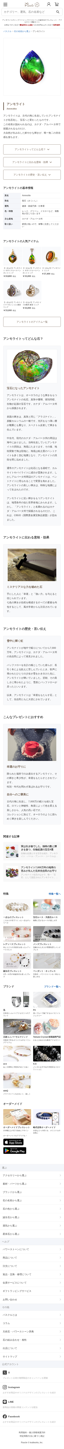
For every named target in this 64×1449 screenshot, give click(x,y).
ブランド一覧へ (52, 986)
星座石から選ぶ (11, 1234)
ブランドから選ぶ (12, 1192)
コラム (6, 1323)
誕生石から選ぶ (11, 1217)
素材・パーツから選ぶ (15, 1183)
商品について (10, 1257)
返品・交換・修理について (17, 1274)
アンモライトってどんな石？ (30, 149)
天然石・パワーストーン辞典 (18, 1331)
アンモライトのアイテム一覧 (32, 321)
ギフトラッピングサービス (17, 1291)
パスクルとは (10, 1314)
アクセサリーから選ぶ (15, 1175)
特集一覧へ (55, 893)
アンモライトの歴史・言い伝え (30, 174)
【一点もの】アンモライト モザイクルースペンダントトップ (12, 270)
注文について (10, 1266)
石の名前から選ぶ (12, 1200)
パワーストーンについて (16, 1249)
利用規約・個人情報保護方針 (32, 1432)
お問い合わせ (10, 1299)
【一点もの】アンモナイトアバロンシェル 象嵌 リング (12, 304)
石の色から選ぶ (11, 1208)
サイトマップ (10, 1356)
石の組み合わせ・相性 (15, 1339)
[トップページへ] (32, 8)
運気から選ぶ (10, 1225)
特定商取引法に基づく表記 (32, 1436)
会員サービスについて (15, 1282)
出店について (10, 1348)
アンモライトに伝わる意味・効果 (30, 162)
